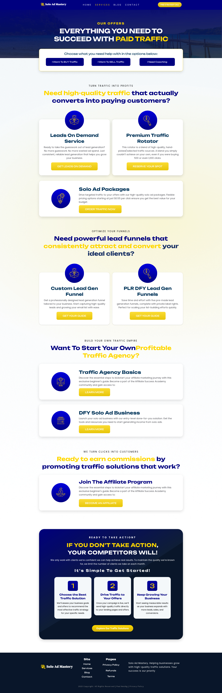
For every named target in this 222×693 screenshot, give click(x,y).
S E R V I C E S (102, 4)
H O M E (87, 4)
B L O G (117, 4)
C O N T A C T (132, 4)
